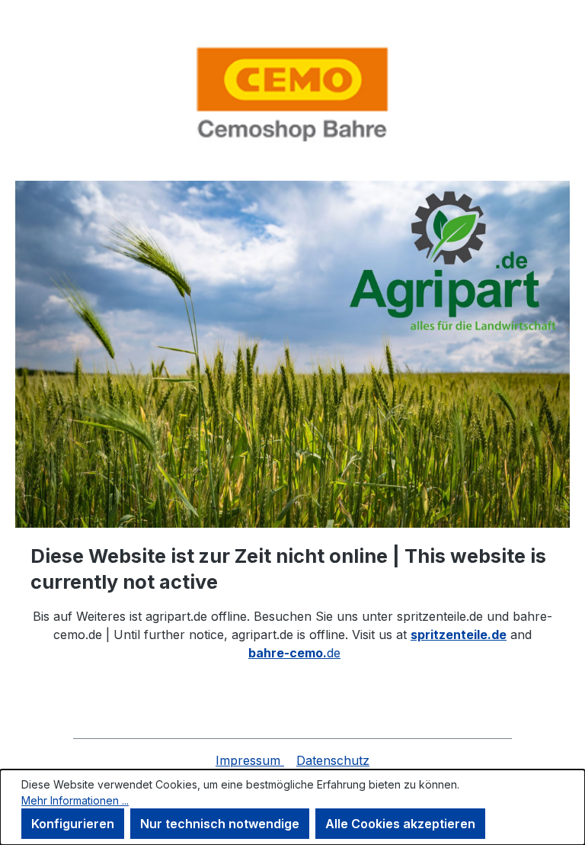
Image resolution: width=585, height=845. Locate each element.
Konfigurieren (72, 823)
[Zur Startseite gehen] (292, 93)
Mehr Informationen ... (75, 800)
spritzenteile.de (459, 634)
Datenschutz (332, 760)
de (294, 652)
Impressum (250, 760)
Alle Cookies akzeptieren (400, 823)
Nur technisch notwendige (219, 823)
